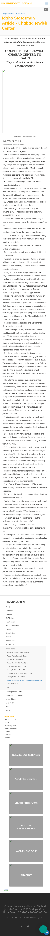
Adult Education (26, 778)
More (8, 687)
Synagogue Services (26, 754)
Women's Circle (26, 851)
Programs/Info (8, 13)
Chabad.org (19, 918)
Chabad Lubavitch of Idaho (16, 3)
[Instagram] (28, 926)
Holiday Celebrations (26, 827)
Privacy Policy (38, 918)
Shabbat (26, 875)
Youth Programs (26, 802)
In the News (20, 13)
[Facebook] (21, 926)
